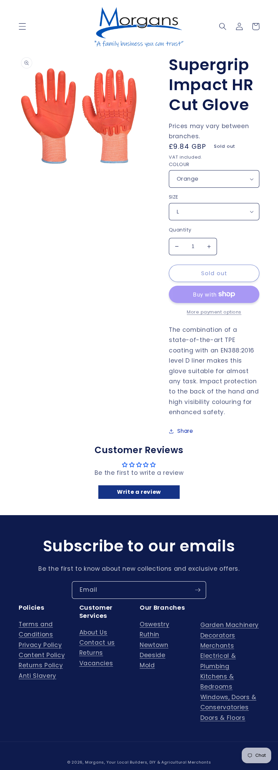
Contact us (97, 643)
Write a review (139, 492)
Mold (147, 665)
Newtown (154, 645)
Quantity (180, 229)
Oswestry (154, 624)
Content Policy (42, 655)
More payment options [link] (214, 312)
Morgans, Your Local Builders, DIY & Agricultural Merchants (148, 762)
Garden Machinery (229, 625)
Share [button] (185, 430)
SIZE (173, 197)
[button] (22, 26)
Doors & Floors (222, 718)
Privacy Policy (40, 645)
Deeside (152, 655)
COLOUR (179, 164)
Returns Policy (41, 665)
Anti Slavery (37, 676)
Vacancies (96, 663)
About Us (93, 632)
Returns (91, 653)
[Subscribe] (198, 590)
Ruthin (149, 634)
